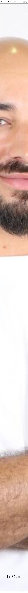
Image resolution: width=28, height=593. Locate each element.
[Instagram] (24, 2)
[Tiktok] (26, 2)
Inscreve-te (15, 591)
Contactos (21, 591)
